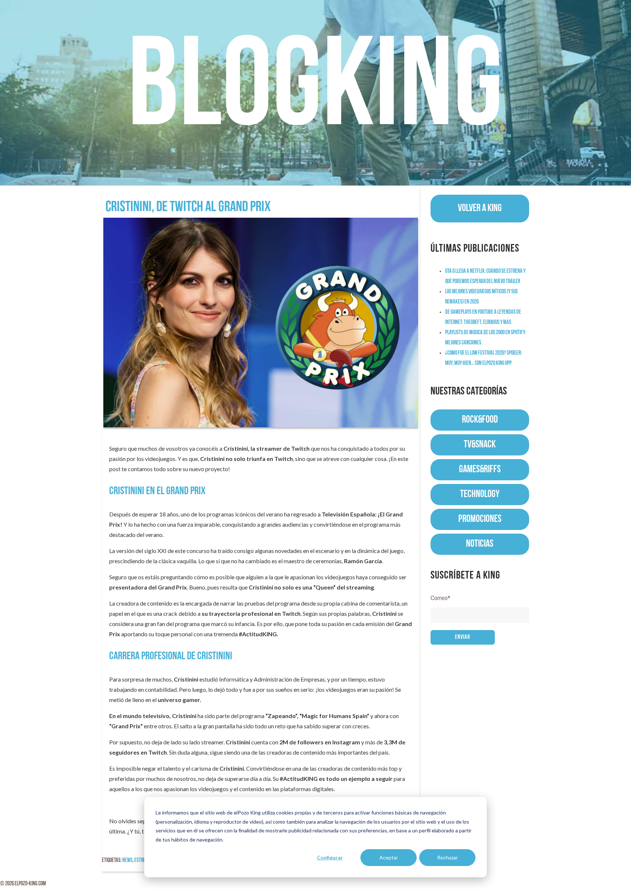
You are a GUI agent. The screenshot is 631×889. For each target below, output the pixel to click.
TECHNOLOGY (480, 494)
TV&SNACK (480, 445)
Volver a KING (480, 208)
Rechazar (447, 857)
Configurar (330, 857)
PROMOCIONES (479, 519)
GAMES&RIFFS (480, 470)
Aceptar (388, 857)
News (127, 860)
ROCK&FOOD (480, 420)
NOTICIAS (479, 544)
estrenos (143, 860)
